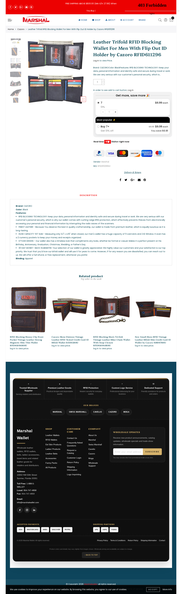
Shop (98, 20)
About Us (92, 435)
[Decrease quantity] (103, 112)
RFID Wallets (51, 440)
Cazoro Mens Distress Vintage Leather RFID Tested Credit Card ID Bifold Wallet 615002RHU (70, 339)
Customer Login (74, 458)
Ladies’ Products (53, 449)
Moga (91, 458)
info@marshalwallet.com (28, 502)
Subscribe (152, 452)
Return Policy (73, 462)
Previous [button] (28, 73)
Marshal (105, 161)
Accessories (51, 458)
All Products (51, 467)
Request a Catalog (71, 451)
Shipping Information (72, 468)
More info (167, 589)
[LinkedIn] (34, 510)
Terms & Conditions (117, 541)
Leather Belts (51, 453)
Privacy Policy (102, 541)
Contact (162, 541)
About (111, 20)
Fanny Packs (51, 463)
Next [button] (79, 73)
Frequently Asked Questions (75, 444)
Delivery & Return (132, 172)
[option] (56, 72)
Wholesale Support (93, 464)
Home (84, 20)
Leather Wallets (52, 435)
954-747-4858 (30, 490)
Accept (153, 589)
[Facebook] (20, 510)
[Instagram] (27, 510)
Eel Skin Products (53, 444)
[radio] (133, 107)
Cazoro (20, 29)
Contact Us (72, 438)
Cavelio (91, 449)
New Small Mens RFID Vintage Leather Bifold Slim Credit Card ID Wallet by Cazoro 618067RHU (153, 339)
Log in (96, 60)
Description (88, 195)
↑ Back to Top (91, 555)
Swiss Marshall (95, 444)
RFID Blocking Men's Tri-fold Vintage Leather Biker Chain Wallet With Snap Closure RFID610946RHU (111, 341)
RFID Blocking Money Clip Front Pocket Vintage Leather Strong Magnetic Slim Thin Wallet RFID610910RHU (26, 341)
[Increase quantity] (115, 112)
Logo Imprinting (74, 474)
